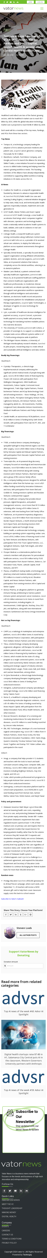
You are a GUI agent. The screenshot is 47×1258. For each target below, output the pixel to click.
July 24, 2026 (8, 55)
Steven (21, 55)
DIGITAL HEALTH (9, 1216)
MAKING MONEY (9, 1212)
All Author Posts (28, 935)
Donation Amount (11, 962)
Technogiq (27, 1255)
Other (7, 30)
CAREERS (6, 1230)
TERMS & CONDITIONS (12, 1239)
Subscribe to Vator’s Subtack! (12, 899)
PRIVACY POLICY (9, 1243)
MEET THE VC (8, 1204)
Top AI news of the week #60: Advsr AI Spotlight (23, 1013)
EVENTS (5, 1226)
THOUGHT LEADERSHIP (12, 1208)
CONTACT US (7, 1235)
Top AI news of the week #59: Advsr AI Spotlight (23, 1092)
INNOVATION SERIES (11, 1200)
